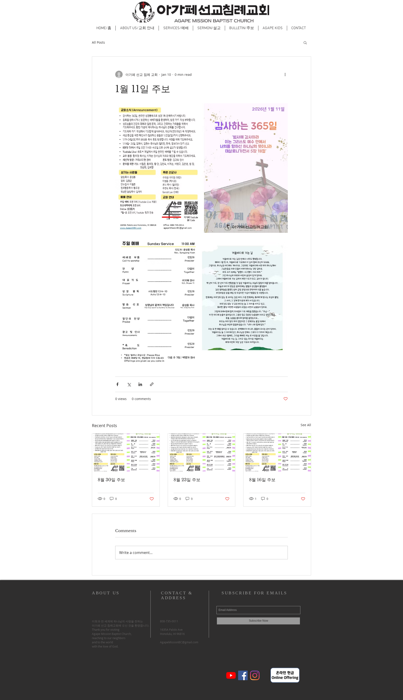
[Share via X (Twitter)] (129, 384)
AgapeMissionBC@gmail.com (179, 642)
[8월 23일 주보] (201, 452)
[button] (305, 42)
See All (306, 425)
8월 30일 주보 (111, 479)
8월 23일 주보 (187, 479)
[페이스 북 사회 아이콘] (243, 675)
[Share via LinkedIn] (140, 384)
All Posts (98, 42)
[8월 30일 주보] (126, 452)
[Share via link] (151, 384)
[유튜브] (231, 675)
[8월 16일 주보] (277, 452)
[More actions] (285, 74)
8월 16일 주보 (262, 479)
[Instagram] (255, 675)
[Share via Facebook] (117, 384)
